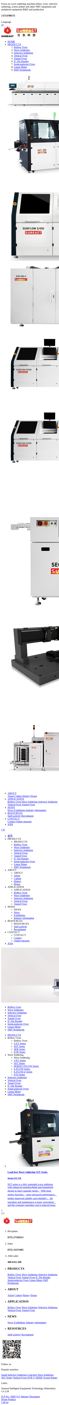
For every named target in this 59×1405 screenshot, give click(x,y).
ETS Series (19, 1074)
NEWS (11, 807)
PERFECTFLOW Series (26, 1066)
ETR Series (19, 1052)
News (17, 912)
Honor (17, 884)
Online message (22, 940)
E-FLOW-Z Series (23, 1071)
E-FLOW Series (22, 1069)
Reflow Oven (20, 844)
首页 (10, 836)
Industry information (24, 918)
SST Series (19, 1046)
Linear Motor (20, 864)
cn (2, 24)
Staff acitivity (20, 926)
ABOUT (12, 793)
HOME (11, 41)
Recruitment (20, 929)
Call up (4, 1402)
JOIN (10, 824)
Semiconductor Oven (24, 861)
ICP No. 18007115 (10, 1396)
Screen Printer (50, 1377)
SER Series (19, 1049)
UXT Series (20, 1043)
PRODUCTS (14, 44)
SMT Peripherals (22, 867)
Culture (17, 878)
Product (12, 1399)
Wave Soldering (22, 847)
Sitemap (25, 1396)
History (17, 881)
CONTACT (14, 818)
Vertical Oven (21, 853)
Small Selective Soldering (14, 1375)
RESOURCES (15, 813)
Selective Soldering (23, 850)
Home (4, 1399)
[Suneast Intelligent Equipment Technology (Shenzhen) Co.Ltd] (19, 36)
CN (3, 829)
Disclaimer (34, 1396)
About (17, 875)
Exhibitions (19, 915)
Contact (18, 938)
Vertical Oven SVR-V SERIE (28, 1377)
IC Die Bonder (21, 858)
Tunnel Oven (20, 856)
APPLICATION (16, 799)
